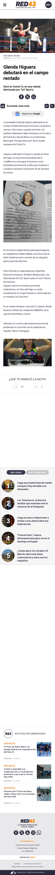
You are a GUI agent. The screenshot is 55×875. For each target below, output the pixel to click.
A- (52, 105)
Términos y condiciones (32, 864)
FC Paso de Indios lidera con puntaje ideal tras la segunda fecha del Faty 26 (20, 749)
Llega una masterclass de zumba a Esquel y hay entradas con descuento (34, 486)
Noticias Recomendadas (30, 733)
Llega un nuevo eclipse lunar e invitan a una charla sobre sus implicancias (33, 520)
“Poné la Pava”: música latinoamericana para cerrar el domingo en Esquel (33, 538)
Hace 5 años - (16, 58)
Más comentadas (37, 472)
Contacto (17, 864)
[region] (27, 410)
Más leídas (15, 472)
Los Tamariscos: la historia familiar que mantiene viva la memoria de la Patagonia (32, 503)
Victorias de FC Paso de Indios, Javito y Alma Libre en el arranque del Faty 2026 (19, 794)
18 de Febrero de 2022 (11, 56)
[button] (21, 96)
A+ (46, 105)
